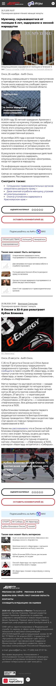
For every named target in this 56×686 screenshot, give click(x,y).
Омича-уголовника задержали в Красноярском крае (23, 198)
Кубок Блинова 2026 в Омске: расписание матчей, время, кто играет (25, 466)
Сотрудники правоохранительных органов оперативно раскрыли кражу (28, 187)
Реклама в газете (33, 592)
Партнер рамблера (24, 673)
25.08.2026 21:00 (8, 304)
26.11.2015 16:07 (7, 10)
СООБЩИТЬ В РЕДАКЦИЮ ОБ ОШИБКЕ (21, 603)
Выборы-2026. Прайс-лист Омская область (25, 595)
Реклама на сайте (12, 592)
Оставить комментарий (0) (28, 219)
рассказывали (20, 428)
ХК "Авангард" (8, 353)
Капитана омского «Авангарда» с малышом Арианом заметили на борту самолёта (30, 547)
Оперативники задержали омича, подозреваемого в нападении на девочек (29, 257)
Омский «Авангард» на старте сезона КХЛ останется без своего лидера (29, 564)
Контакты (7, 599)
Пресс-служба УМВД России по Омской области (28, 69)
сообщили (7, 371)
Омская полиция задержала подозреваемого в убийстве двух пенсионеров (32, 281)
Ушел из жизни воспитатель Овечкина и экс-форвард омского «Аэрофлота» (31, 539)
